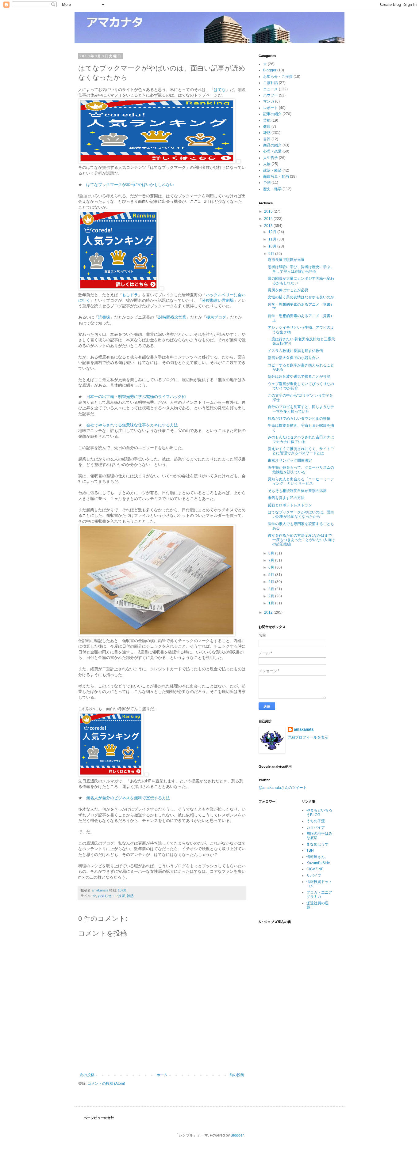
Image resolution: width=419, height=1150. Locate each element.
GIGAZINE (315, 869)
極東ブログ (216, 317)
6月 (271, 567)
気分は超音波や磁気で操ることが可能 (299, 376)
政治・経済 (272, 170)
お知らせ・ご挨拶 (111, 896)
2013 (269, 226)
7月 (271, 560)
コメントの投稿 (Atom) (106, 1083)
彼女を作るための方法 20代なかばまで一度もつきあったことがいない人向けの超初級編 (301, 540)
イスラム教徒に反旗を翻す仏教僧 (295, 351)
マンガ (268, 101)
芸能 (267, 120)
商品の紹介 (272, 145)
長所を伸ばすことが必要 (288, 290)
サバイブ (313, 875)
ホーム (161, 1075)
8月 (271, 553)
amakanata (303, 729)
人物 (267, 164)
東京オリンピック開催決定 (290, 460)
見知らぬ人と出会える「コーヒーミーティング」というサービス (301, 481)
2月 (271, 596)
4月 (271, 582)
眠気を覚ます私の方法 (286, 498)
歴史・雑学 (272, 189)
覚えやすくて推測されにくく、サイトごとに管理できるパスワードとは (301, 451)
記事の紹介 (272, 114)
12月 (272, 232)
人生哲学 (270, 158)
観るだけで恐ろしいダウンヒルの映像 (299, 418)
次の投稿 (87, 1075)
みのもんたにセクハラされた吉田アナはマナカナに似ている (301, 439)
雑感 (130, 896)
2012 (269, 612)
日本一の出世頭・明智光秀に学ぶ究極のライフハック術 (136, 396)
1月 (271, 603)
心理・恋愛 (272, 151)
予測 (267, 182)
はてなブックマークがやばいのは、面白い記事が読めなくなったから (301, 514)
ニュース (270, 89)
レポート (270, 108)
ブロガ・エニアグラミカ (319, 894)
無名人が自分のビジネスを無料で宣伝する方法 (128, 798)
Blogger (269, 70)
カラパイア (315, 827)
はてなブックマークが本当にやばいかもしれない (130, 184)
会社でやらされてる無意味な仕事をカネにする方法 (132, 425)
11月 (272, 239)
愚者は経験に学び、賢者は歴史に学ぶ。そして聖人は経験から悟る (301, 269)
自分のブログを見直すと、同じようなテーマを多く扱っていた (301, 409)
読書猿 (104, 317)
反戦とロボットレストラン (290, 505)
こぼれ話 (270, 83)
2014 (269, 219)
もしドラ (130, 295)
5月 (271, 575)
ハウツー (270, 95)
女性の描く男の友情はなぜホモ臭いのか (301, 297)
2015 (269, 211)
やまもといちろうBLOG (319, 812)
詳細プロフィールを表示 (308, 737)
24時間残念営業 (172, 317)
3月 (271, 589)
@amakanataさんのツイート (283, 787)
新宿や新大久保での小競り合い (293, 358)
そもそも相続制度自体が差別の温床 (297, 491)
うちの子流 (315, 821)
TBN (310, 850)
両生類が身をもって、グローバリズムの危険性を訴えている (301, 469)
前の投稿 (236, 1075)
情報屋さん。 (317, 857)
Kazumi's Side (318, 863)
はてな (220, 89)
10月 (272, 246)
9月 (271, 254)
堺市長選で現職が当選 (286, 260)
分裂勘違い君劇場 (218, 300)
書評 (267, 139)
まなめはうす (317, 844)
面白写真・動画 (276, 176)
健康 (267, 126)
